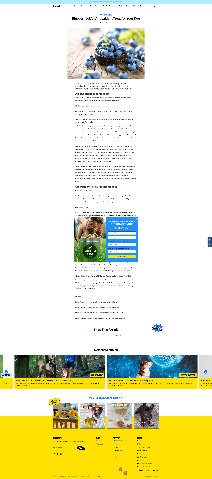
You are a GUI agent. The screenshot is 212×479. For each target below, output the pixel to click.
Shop (67, 6)
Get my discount (122, 256)
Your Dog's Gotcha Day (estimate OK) (119, 248)
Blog (127, 6)
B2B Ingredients (138, 6)
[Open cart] (158, 6)
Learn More (94, 6)
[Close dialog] (137, 218)
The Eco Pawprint (109, 6)
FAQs (121, 6)
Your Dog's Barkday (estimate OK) (118, 242)
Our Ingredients (80, 6)
